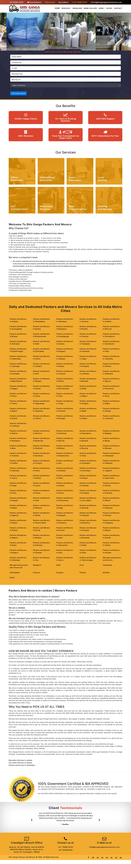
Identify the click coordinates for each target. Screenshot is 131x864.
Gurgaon (60, 572)
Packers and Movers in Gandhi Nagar (18, 350)
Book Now (51, 2)
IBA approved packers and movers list (19, 566)
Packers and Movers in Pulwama (88, 529)
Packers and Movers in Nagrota (18, 514)
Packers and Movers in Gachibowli (111, 342)
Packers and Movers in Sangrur (18, 551)
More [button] (101, 8)
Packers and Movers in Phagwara (111, 521)
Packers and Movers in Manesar (41, 506)
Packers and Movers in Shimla (18, 417)
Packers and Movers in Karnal (41, 484)
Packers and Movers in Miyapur (41, 380)
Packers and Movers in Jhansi (18, 477)
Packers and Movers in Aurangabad (18, 327)
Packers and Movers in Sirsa (64, 551)
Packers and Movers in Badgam (111, 432)
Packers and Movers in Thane (18, 402)
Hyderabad (107, 565)
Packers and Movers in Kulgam (18, 499)
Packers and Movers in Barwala (88, 439)
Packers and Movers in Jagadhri (111, 469)
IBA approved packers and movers (112, 559)
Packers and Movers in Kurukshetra (64, 499)
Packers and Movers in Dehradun (18, 342)
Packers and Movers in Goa (64, 462)
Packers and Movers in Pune (64, 395)
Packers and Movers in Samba (111, 544)
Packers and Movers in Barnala (64, 439)
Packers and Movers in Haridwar (64, 469)
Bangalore (37, 565)
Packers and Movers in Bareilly (88, 327)
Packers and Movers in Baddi (88, 409)
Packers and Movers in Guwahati (88, 350)
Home (57, 8)
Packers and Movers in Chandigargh (64, 335)
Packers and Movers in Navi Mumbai (64, 387)
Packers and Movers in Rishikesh (88, 536)
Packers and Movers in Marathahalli (18, 380)
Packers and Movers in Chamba (18, 454)
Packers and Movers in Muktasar (111, 506)
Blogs (109, 8)
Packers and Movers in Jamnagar (18, 365)
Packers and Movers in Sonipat (111, 551)
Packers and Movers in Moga (64, 506)
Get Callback (63, 2)
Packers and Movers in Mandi (18, 506)
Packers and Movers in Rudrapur (41, 544)
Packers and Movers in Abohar (18, 432)
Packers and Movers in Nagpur (18, 387)
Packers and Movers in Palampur (88, 514)
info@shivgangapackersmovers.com (107, 2)
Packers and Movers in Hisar (111, 350)
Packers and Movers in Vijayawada (41, 402)
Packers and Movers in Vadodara (41, 409)
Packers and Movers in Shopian (41, 551)
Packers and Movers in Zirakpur (88, 402)
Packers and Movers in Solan (88, 551)
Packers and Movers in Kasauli (64, 484)
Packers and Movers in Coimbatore (111, 335)
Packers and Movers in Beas (18, 447)
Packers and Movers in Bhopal (18, 335)
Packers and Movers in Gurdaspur (88, 462)
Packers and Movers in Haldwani (111, 462)
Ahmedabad (15, 572)
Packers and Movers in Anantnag (64, 432)
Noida (12, 577)
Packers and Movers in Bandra (41, 327)
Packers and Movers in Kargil (18, 484)
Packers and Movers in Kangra (88, 477)
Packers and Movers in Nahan (41, 514)
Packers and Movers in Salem (88, 544)
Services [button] (66, 8)
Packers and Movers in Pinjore (18, 529)
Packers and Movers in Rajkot (18, 409)
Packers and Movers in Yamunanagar (88, 559)
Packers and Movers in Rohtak (111, 536)
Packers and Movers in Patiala (88, 417)
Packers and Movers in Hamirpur (18, 469)
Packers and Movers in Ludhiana (88, 372)
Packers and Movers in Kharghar (88, 365)
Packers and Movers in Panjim (18, 521)
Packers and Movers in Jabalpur (64, 357)
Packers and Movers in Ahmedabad (41, 320)
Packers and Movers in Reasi (64, 536)
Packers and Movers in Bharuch (111, 327)
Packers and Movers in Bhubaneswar (41, 335)
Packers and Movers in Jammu (41, 417)
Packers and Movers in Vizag (64, 402)
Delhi (58, 565)
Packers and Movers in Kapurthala (111, 477)
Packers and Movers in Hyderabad (18, 357)
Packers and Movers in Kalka (64, 477)
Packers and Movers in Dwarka (64, 342)
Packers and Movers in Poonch (64, 529)
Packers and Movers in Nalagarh (64, 514)
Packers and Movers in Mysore (111, 380)
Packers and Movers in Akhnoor (41, 432)
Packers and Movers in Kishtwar (111, 491)
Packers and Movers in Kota (41, 372)
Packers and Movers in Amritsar (88, 320)
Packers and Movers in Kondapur (18, 372)
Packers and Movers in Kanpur (64, 365)
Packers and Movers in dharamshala (64, 454)
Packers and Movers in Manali (111, 499)
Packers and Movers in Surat (111, 395)
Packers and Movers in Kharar (64, 491)
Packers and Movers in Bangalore (64, 327)
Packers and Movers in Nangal (111, 409)
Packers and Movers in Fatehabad (111, 454)
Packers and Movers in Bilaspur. (111, 447)
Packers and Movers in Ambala (18, 320)
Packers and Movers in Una (41, 559)
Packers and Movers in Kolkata (111, 365)
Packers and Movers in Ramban (41, 536)
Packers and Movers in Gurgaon (64, 350)
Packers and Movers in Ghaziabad (41, 350)
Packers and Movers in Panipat (111, 514)
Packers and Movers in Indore (41, 357)
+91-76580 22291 (80, 2)
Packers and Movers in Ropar (18, 544)
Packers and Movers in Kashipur (88, 484)
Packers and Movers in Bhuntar (88, 447)
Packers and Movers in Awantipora (88, 432)
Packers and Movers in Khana (41, 491)
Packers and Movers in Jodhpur (41, 365)
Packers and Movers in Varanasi (64, 409)
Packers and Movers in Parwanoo (64, 521)
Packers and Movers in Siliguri (88, 395)
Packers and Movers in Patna (18, 395)
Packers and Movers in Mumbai (88, 380)
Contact (118, 8)
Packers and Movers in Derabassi (41, 454)
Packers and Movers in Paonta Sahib (41, 521)
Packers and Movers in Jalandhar (111, 357)
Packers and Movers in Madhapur (111, 372)
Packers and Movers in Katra (18, 491)
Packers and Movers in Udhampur (18, 559)
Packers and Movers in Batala (111, 439)
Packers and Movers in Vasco (64, 559)
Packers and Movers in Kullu (41, 499)
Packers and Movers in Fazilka (18, 462)
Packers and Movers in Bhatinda (41, 447)
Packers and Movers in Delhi (41, 342)
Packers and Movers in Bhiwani (64, 447)
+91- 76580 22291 (65, 847)
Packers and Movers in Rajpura (18, 536)
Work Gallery (90, 8)
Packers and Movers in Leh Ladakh (88, 499)
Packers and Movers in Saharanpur (64, 544)
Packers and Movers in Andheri (111, 320)
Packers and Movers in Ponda (41, 529)
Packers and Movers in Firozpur (41, 462)
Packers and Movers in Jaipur (88, 357)
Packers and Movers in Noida (88, 387)
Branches (77, 8)
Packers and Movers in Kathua (111, 484)
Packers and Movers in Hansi (41, 469)
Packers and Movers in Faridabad (88, 342)
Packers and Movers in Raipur (111, 402)
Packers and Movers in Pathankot (88, 521)
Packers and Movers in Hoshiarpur (88, 469)
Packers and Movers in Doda (88, 454)
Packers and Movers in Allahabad (64, 320)
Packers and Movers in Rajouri (111, 529)
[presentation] (4, 32)
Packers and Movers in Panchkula (111, 387)
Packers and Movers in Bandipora (18, 439)
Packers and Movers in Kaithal (41, 477)
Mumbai (106, 572)
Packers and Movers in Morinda (88, 506)
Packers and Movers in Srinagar (64, 417)
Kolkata (83, 572)
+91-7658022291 (65, 850)
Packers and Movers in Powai (41, 395)
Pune (82, 565)
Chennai (36, 572)
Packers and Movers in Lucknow (64, 372)
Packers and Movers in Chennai (88, 335)
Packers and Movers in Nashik (41, 387)
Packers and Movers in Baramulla (41, 439)
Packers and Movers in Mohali (64, 380)
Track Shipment (35, 2)
